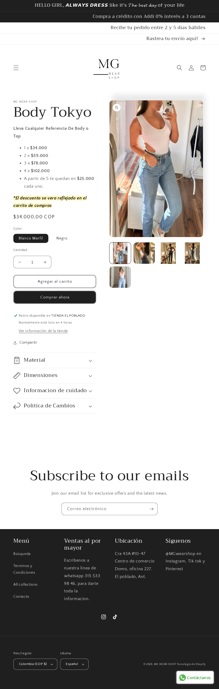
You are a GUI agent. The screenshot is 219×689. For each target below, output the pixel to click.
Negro (62, 238)
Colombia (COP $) (33, 664)
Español (72, 664)
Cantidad (20, 250)
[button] (16, 68)
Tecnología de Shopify (191, 664)
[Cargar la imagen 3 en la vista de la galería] (168, 253)
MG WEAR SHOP (165, 664)
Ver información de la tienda (43, 331)
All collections (25, 584)
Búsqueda (22, 554)
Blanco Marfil (31, 238)
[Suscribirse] (151, 509)
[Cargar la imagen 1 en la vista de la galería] (120, 253)
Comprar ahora (54, 297)
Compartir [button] (28, 342)
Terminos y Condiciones (24, 569)
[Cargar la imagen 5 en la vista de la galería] (120, 277)
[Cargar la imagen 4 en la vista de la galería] (192, 253)
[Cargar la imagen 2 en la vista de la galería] (144, 253)
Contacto (21, 596)
